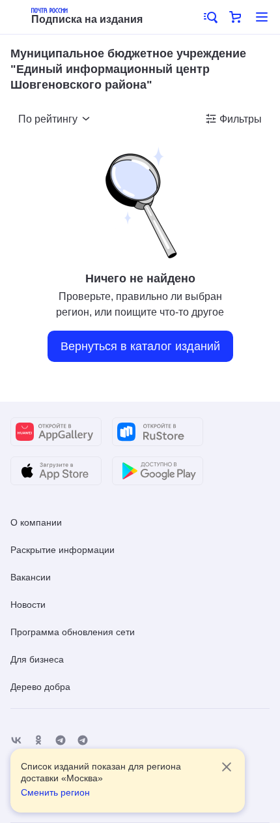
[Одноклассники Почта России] (38, 740)
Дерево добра (40, 686)
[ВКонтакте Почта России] (16, 740)
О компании (36, 522)
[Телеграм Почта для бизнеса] (83, 740)
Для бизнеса (37, 659)
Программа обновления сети (72, 632)
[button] (209, 17)
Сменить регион (55, 792)
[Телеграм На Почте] (60, 740)
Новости (28, 604)
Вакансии (30, 577)
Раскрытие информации (62, 550)
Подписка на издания (87, 19)
